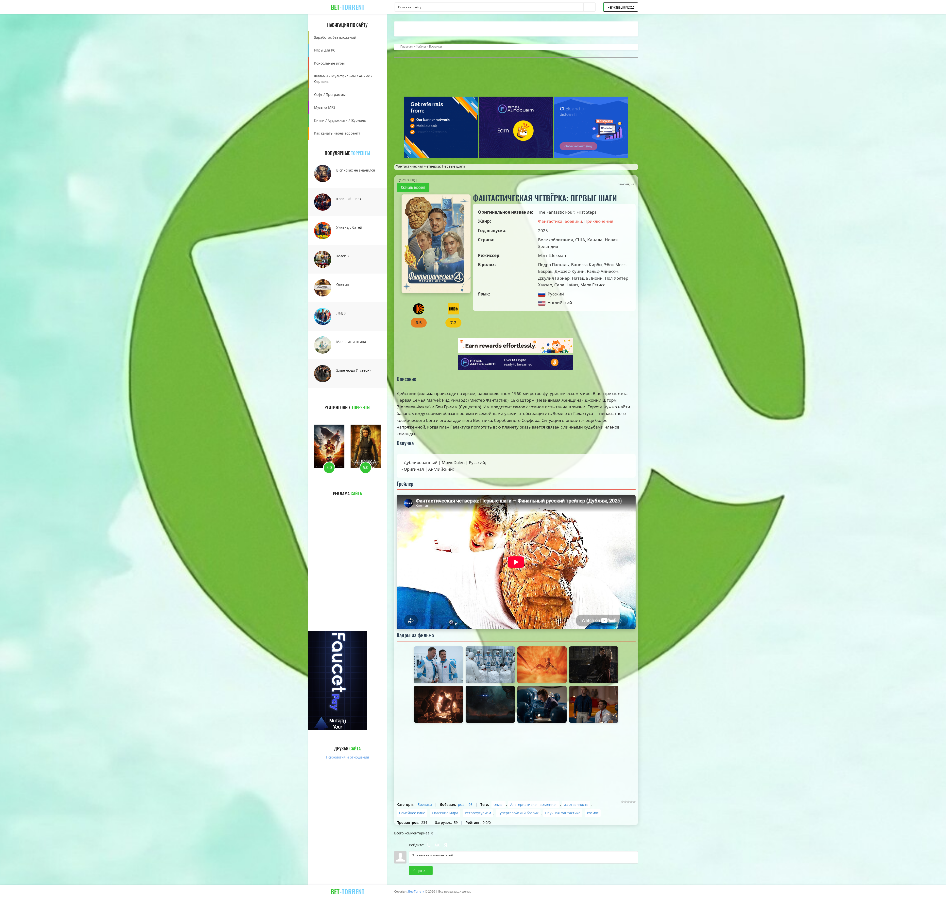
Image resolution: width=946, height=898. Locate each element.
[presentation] (329, 415)
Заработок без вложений (335, 37)
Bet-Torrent (416, 891)
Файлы (421, 46)
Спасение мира (445, 813)
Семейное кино (412, 813)
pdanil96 (465, 804)
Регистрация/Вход (621, 7)
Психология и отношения (347, 757)
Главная (406, 46)
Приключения (598, 221)
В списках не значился (355, 170)
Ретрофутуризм (478, 813)
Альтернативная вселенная (533, 804)
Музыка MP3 (324, 107)
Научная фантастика (562, 813)
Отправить (420, 870)
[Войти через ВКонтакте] (437, 845)
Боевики (435, 46)
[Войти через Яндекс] (445, 845)
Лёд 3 (341, 313)
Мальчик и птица (351, 341)
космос (593, 813)
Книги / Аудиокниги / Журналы (340, 120)
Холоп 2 (342, 256)
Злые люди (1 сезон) (353, 370)
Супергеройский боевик (518, 813)
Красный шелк (348, 198)
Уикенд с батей (349, 227)
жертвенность (576, 804)
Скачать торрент (413, 187)
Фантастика (550, 221)
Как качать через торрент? (337, 133)
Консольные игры (329, 63)
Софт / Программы (330, 94)
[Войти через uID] (429, 845)
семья (498, 804)
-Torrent (347, 7)
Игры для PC (324, 50)
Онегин (342, 284)
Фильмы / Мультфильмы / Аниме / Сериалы (343, 79)
